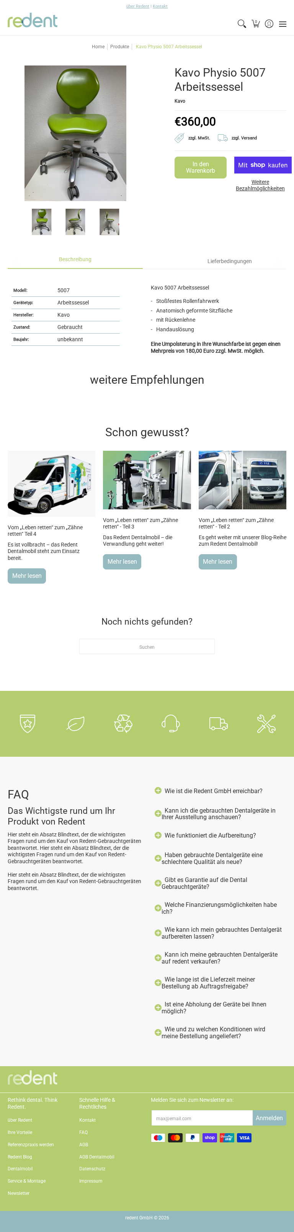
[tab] (75, 261)
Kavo (180, 101)
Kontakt (160, 6)
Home (98, 46)
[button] (255, 24)
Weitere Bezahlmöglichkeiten (260, 185)
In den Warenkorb (200, 167)
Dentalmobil (20, 1168)
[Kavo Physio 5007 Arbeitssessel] (41, 222)
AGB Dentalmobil (96, 1157)
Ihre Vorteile (20, 1132)
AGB (83, 1144)
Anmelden (269, 1118)
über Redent (137, 6)
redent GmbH (139, 1218)
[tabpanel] (147, 315)
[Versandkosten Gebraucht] (241, 137)
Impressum (91, 1181)
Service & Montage (27, 1181)
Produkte (119, 46)
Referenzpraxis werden (31, 1144)
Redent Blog (20, 1157)
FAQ (83, 1132)
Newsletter (18, 1193)
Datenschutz (92, 1168)
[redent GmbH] (32, 24)
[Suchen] (242, 24)
